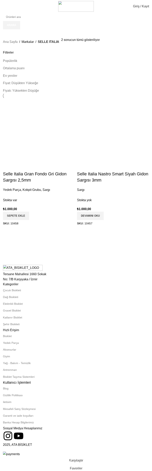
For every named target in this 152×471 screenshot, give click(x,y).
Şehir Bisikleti (11, 324)
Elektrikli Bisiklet (13, 303)
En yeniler (10, 75)
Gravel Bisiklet (12, 310)
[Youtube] (19, 436)
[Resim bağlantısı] (23, 268)
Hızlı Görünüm (113, 135)
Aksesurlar (9, 349)
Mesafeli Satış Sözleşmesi (19, 408)
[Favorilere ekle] (124, 135)
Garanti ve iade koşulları (18, 415)
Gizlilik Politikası (13, 395)
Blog (6, 388)
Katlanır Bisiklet (12, 317)
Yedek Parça (11, 342)
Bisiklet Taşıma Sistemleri (19, 376)
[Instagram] (8, 436)
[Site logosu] (76, 6)
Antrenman (10, 369)
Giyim (6, 356)
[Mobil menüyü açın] (4, 6)
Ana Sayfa (10, 41)
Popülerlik (10, 60)
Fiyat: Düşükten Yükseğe (20, 83)
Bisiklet (7, 336)
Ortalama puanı (14, 68)
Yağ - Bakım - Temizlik (17, 363)
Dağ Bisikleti (10, 297)
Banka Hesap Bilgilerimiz (18, 422)
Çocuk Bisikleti (12, 290)
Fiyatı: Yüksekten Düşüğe (21, 90)
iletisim (7, 402)
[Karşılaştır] (102, 135)
